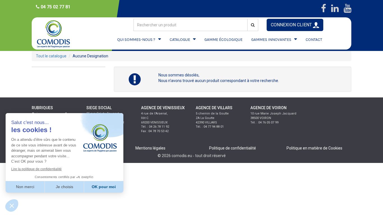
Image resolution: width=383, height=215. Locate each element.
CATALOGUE (180, 39)
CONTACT (314, 39)
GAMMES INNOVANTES (271, 39)
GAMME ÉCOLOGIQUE (223, 39)
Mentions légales (150, 148)
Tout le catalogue (51, 56)
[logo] (58, 33)
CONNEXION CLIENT (292, 24)
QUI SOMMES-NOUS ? (136, 39)
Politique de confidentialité (232, 148)
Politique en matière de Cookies (314, 148)
